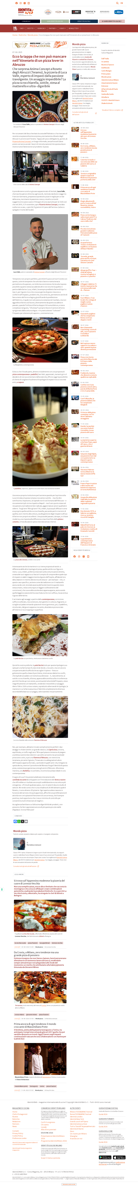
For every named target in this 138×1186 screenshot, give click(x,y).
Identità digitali (83, 21)
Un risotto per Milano (78, 1134)
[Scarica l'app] (105, 1157)
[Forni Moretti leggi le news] (76, 12)
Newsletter (73, 28)
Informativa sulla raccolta (69, 1184)
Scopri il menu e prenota (50, 1158)
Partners (15, 1124)
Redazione (16, 1122)
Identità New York (77, 1119)
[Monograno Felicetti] (105, 12)
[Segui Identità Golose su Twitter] (24, 3)
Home (14, 35)
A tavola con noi (76, 1139)
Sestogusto (46, 1077)
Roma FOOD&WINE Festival (80, 1114)
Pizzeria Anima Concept (21, 141)
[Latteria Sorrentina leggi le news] (119, 12)
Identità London (76, 1117)
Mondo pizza (33, 35)
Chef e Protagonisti (19, 1114)
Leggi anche (19, 874)
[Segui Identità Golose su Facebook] (16, 3)
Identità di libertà (76, 1129)
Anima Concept (39, 272)
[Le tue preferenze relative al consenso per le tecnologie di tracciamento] (2, 889)
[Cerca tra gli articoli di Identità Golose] (117, 3)
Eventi (62, 28)
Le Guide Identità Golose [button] (111, 21)
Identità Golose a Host (78, 1124)
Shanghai (73, 1136)
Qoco (72, 1131)
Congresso (26, 21)
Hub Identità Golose (55, 21)
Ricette (30, 28)
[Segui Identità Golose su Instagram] (20, 3)
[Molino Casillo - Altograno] (62, 12)
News (14, 1126)
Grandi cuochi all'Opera (79, 1122)
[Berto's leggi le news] (90, 12)
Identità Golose (39, 860)
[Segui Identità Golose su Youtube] (28, 3)
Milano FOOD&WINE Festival (81, 1112)
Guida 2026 (103, 1114)
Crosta (44, 1005)
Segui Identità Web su (82, 550)
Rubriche (41, 28)
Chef (21, 28)
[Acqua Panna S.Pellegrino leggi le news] (48, 12)
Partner (52, 28)
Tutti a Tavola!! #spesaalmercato (82, 1126)
